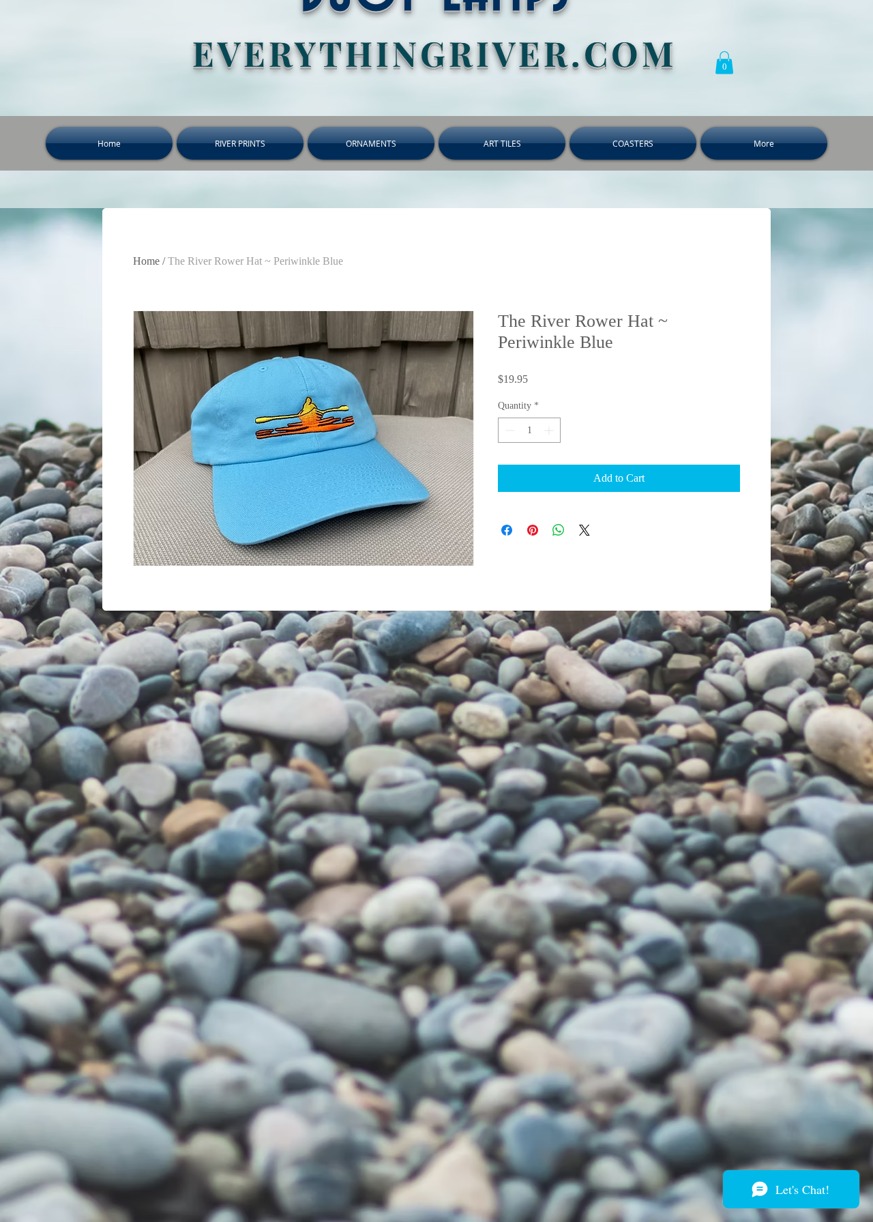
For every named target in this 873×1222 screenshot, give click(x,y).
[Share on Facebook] (507, 530)
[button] (724, 62)
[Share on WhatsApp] (558, 530)
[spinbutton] (529, 430)
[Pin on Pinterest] (532, 530)
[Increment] (550, 430)
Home (146, 261)
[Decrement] (508, 430)
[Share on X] (584, 530)
